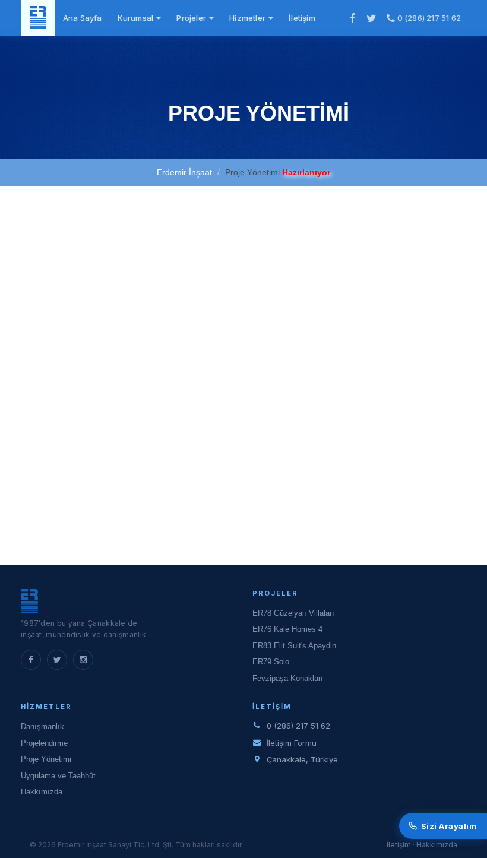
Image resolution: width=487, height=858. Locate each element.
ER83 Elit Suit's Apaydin (294, 645)
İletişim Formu (292, 743)
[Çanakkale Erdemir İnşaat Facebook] (352, 18)
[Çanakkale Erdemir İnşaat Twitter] (371, 18)
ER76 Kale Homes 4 (287, 629)
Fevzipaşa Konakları (287, 678)
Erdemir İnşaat (184, 172)
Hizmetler (248, 18)
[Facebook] (31, 660)
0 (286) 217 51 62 (428, 18)
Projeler (192, 18)
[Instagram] (83, 660)
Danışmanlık (42, 726)
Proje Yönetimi (46, 759)
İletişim (302, 18)
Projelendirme (44, 743)
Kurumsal (137, 18)
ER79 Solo (270, 661)
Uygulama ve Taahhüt (58, 775)
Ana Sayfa (82, 18)
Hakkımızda (41, 791)
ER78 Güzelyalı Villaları (293, 613)
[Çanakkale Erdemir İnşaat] (38, 18)
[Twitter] (57, 660)
